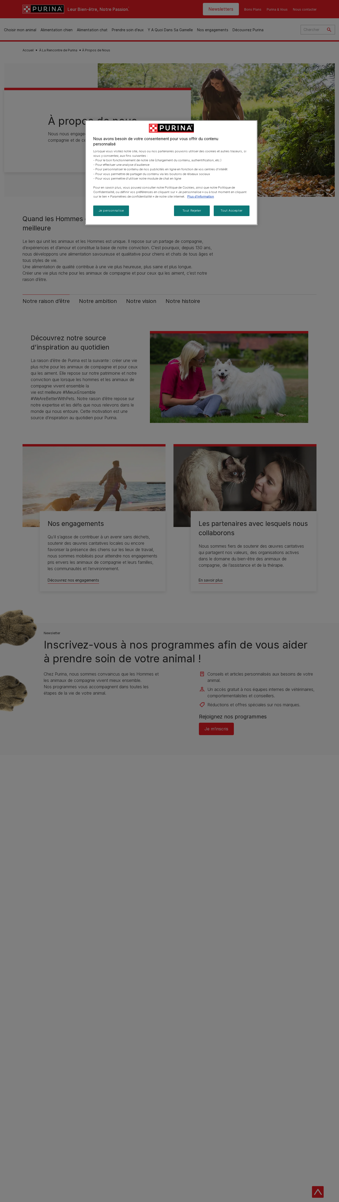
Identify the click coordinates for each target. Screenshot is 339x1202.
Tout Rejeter (191, 210)
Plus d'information (200, 196)
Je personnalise (111, 210)
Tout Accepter (231, 210)
